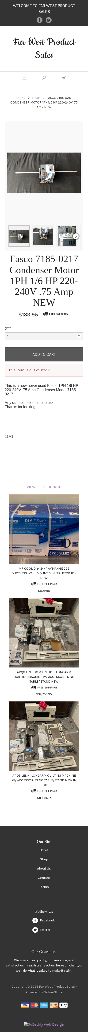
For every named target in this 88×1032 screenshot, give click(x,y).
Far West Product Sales (44, 49)
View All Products (44, 487)
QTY (8, 328)
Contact (44, 878)
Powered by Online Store (44, 992)
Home (20, 98)
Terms (44, 887)
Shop (36, 98)
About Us (44, 868)
